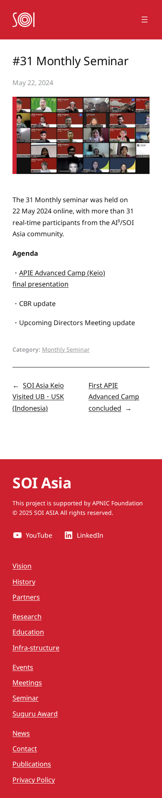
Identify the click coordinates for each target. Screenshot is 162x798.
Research (27, 616)
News (21, 733)
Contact (24, 748)
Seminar (25, 698)
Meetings (27, 682)
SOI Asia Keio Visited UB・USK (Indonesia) (38, 397)
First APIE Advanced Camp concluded (113, 397)
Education (28, 631)
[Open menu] (145, 19)
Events (22, 667)
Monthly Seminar (66, 349)
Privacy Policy (33, 779)
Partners (26, 597)
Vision (22, 565)
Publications (31, 764)
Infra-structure (35, 647)
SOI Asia (41, 482)
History (23, 581)
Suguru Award (35, 713)
